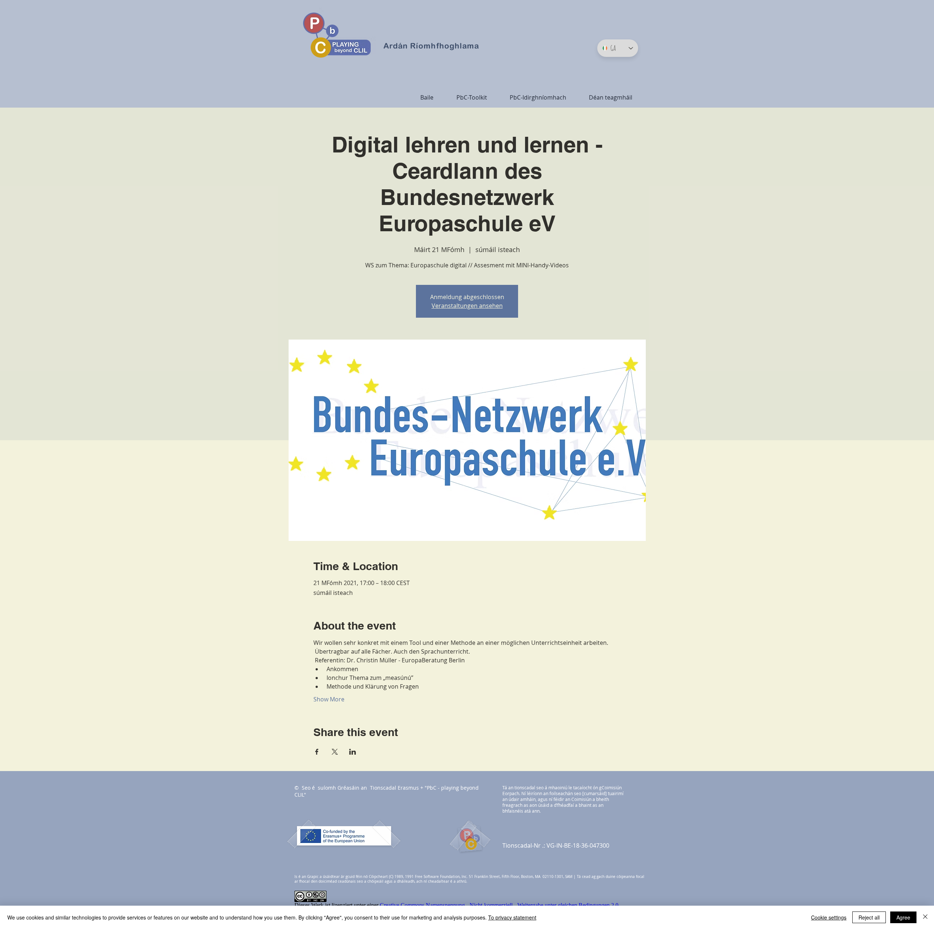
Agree (903, 917)
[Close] (925, 917)
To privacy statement (512, 917)
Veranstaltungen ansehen (467, 306)
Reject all (869, 917)
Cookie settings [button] (828, 917)
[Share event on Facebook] (316, 752)
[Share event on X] (334, 752)
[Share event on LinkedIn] (352, 752)
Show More (328, 699)
